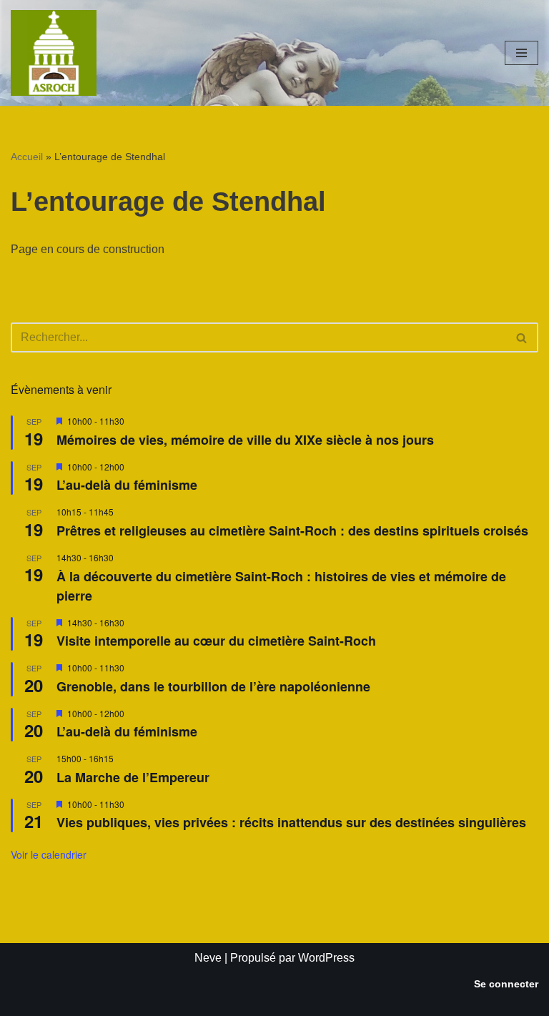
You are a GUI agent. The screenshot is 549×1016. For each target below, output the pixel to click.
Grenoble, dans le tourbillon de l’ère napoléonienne (213, 686)
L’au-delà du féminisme (126, 484)
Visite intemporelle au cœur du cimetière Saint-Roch (216, 640)
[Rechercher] (522, 337)
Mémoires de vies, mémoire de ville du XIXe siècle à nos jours (245, 439)
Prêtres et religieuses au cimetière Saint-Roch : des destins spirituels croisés (292, 530)
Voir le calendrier (48, 854)
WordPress (326, 958)
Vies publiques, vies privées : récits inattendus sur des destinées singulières (291, 822)
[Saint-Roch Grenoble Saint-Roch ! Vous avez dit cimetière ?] (54, 53)
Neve (208, 958)
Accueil (27, 156)
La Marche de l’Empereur (132, 777)
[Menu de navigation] (521, 53)
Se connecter (506, 984)
